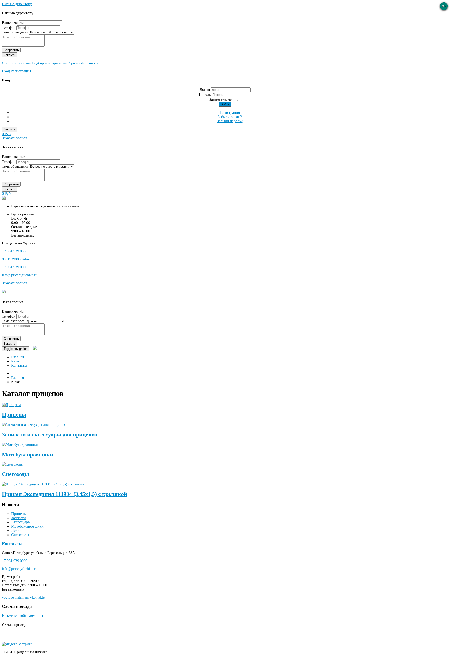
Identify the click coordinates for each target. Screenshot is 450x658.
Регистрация (21, 71)
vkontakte (37, 597)
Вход (6, 71)
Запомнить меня (222, 100)
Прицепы (14, 415)
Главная (17, 357)
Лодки (16, 530)
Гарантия (75, 63)
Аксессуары (20, 522)
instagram (22, 597)
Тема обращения (15, 32)
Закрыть (9, 55)
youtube (8, 597)
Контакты (90, 63)
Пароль (205, 94)
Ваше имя (10, 23)
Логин (205, 90)
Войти (225, 104)
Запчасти (18, 518)
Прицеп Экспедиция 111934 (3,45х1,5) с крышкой (64, 494)
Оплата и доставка (17, 63)
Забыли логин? (230, 117)
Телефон (8, 28)
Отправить (11, 50)
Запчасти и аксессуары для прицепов (49, 435)
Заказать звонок (14, 138)
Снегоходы (15, 474)
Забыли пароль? (230, 121)
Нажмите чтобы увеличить (23, 615)
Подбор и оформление (50, 63)
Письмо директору (17, 4)
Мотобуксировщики (27, 454)
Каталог (17, 361)
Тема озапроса (13, 321)
